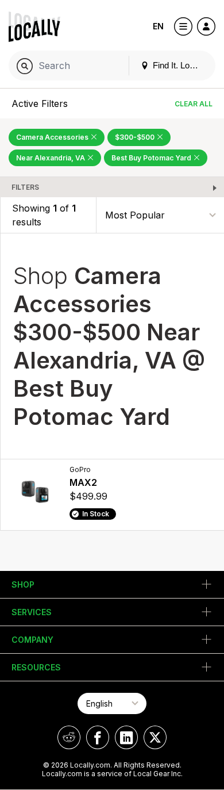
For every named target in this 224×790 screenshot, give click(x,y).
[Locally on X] (155, 737)
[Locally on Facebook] (97, 737)
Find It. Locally (178, 65)
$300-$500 (135, 137)
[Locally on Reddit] (68, 737)
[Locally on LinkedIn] (126, 737)
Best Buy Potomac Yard (152, 158)
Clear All (194, 103)
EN (158, 26)
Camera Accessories (53, 137)
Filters (25, 187)
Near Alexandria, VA (51, 158)
